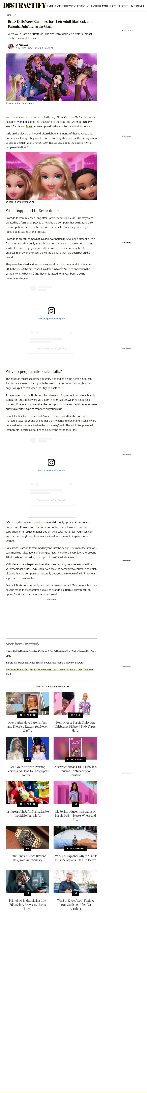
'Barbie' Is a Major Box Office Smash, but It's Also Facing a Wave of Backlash (45, 662)
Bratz (29, 126)
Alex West (24, 45)
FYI (14, 15)
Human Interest (107, 6)
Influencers (92, 6)
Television (69, 6)
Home (8, 15)
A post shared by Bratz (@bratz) (51, 348)
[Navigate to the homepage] (25, 5)
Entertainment (55, 6)
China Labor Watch (66, 557)
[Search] (132, 5)
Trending (80, 6)
